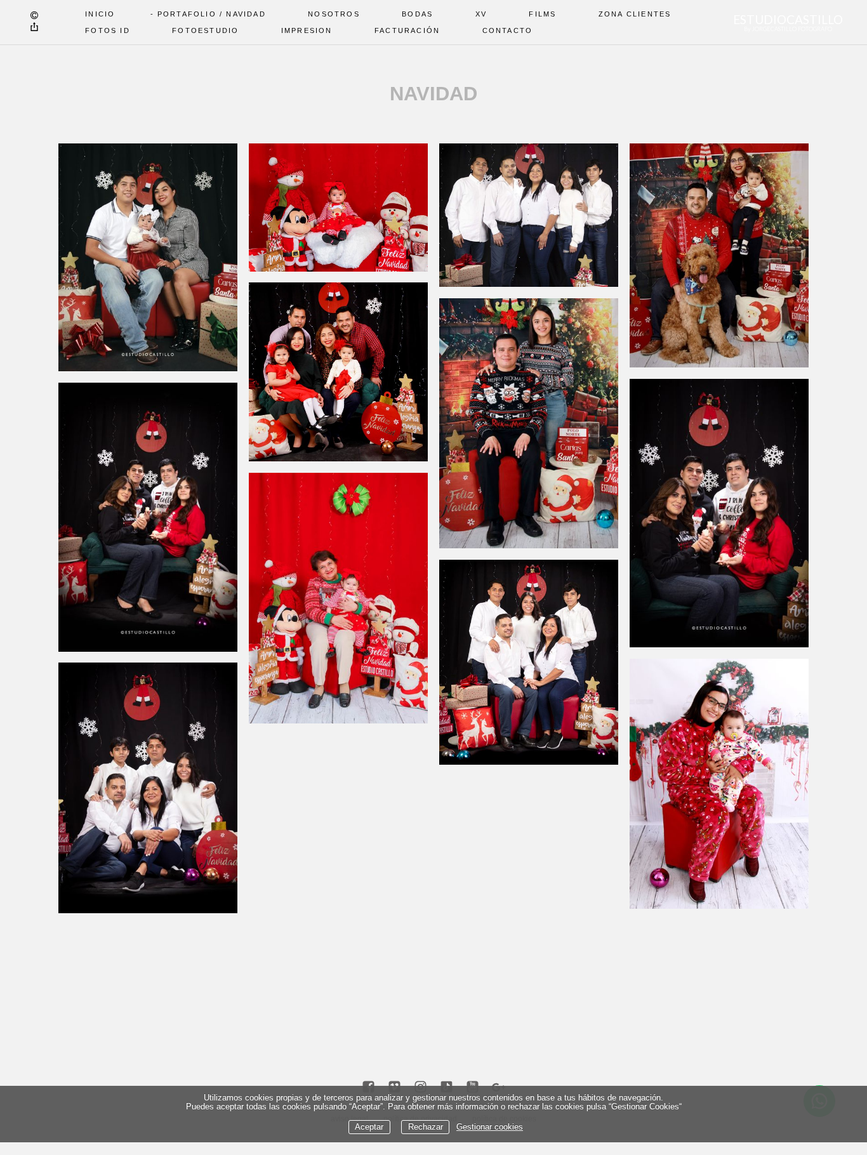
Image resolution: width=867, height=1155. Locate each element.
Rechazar (425, 1127)
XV (481, 14)
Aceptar (369, 1127)
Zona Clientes (635, 14)
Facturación (407, 30)
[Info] (34, 16)
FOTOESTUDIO (205, 30)
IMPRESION (307, 30)
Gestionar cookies (489, 1127)
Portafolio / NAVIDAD (211, 14)
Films (542, 14)
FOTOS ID (107, 30)
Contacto (507, 30)
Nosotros (334, 14)
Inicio (100, 14)
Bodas (417, 14)
